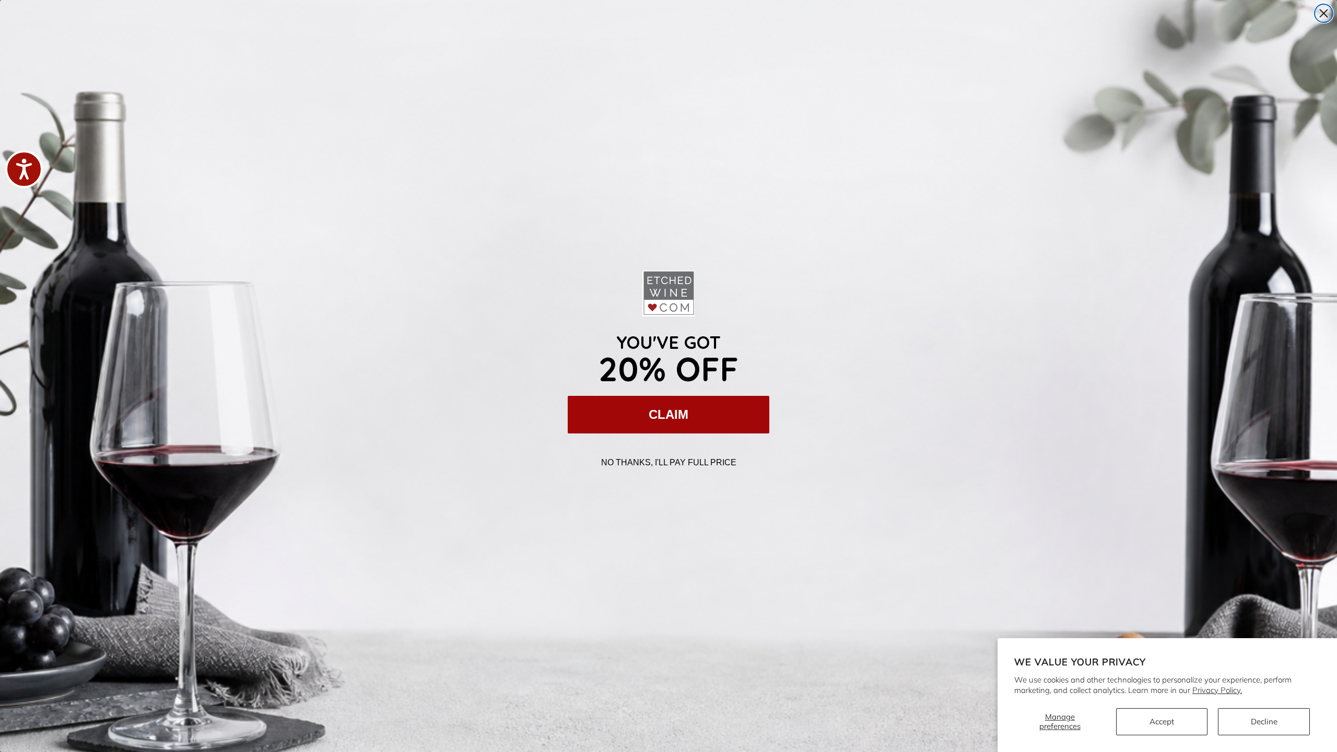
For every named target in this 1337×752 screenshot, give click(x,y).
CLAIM (668, 414)
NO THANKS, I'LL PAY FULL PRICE (668, 462)
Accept (1162, 721)
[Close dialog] (1324, 13)
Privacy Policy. (1217, 690)
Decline (1264, 721)
